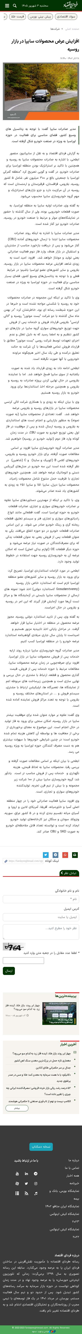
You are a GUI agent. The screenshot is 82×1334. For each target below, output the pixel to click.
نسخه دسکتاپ (41, 1146)
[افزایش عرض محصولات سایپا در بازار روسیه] (41, 91)
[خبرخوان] (26, 1193)
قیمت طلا (17, 16)
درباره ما (73, 1160)
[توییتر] (26, 1184)
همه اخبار (72, 1175)
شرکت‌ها (55, 29)
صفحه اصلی (72, 29)
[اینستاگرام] (35, 1184)
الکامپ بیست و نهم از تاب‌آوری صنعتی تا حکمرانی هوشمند (39, 1101)
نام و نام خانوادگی (67, 891)
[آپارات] (17, 1184)
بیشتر (17, 1108)
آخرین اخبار (68, 1044)
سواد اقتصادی (66, 16)
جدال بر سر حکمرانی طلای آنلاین (53, 1068)
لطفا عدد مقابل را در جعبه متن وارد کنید (51, 953)
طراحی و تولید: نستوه (40, 1331)
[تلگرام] (35, 1174)
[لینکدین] (26, 1174)
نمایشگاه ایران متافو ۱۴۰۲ (62, 1206)
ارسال (8, 971)
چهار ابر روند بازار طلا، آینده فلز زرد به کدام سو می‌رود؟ (23, 1007)
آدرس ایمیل (71, 909)
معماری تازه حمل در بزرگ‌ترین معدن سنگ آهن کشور (42, 1061)
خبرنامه (74, 1183)
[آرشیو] (17, 1193)
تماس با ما (72, 1168)
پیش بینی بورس (40, 16)
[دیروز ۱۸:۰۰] (59, 1013)
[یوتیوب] (17, 1174)
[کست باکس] (35, 1193)
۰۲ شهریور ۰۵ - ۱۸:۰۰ (16, 1015)
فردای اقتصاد (41, 5)
